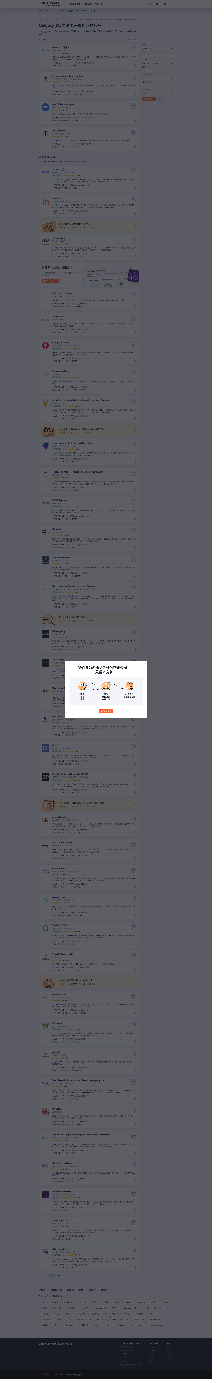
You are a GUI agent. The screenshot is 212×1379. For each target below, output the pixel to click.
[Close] (144, 664)
